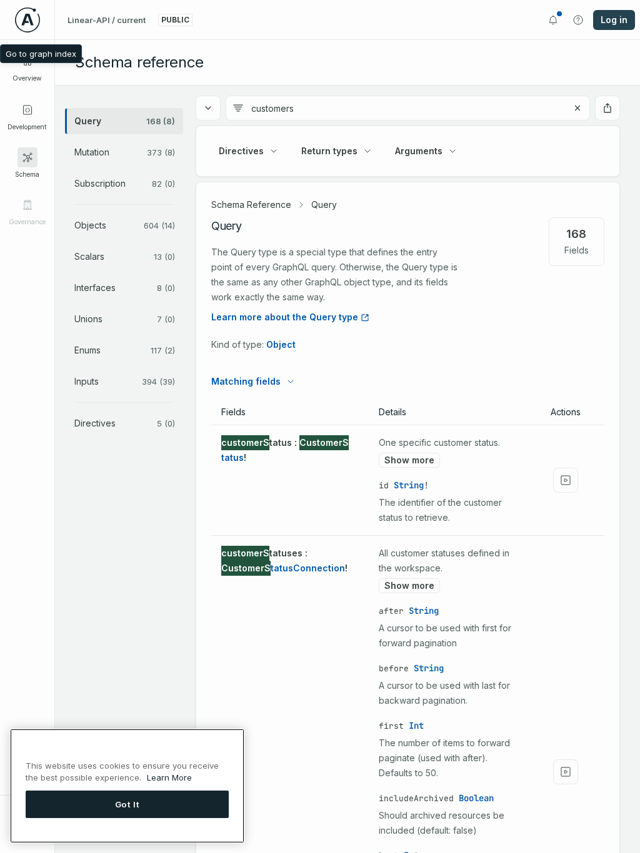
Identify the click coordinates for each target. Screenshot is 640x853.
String (409, 485)
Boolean (476, 798)
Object (281, 344)
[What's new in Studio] (553, 20)
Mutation (124, 152)
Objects (124, 225)
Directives (124, 423)
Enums (124, 350)
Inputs (124, 381)
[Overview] (28, 61)
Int (416, 725)
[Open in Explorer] (565, 480)
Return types (329, 150)
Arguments (418, 150)
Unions (124, 318)
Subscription (124, 183)
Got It (127, 804)
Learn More (169, 777)
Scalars (124, 256)
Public (175, 19)
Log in (614, 19)
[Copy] (203, 442)
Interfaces (124, 287)
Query (124, 121)
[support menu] (578, 20)
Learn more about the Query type (284, 317)
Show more (409, 460)
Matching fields (246, 381)
